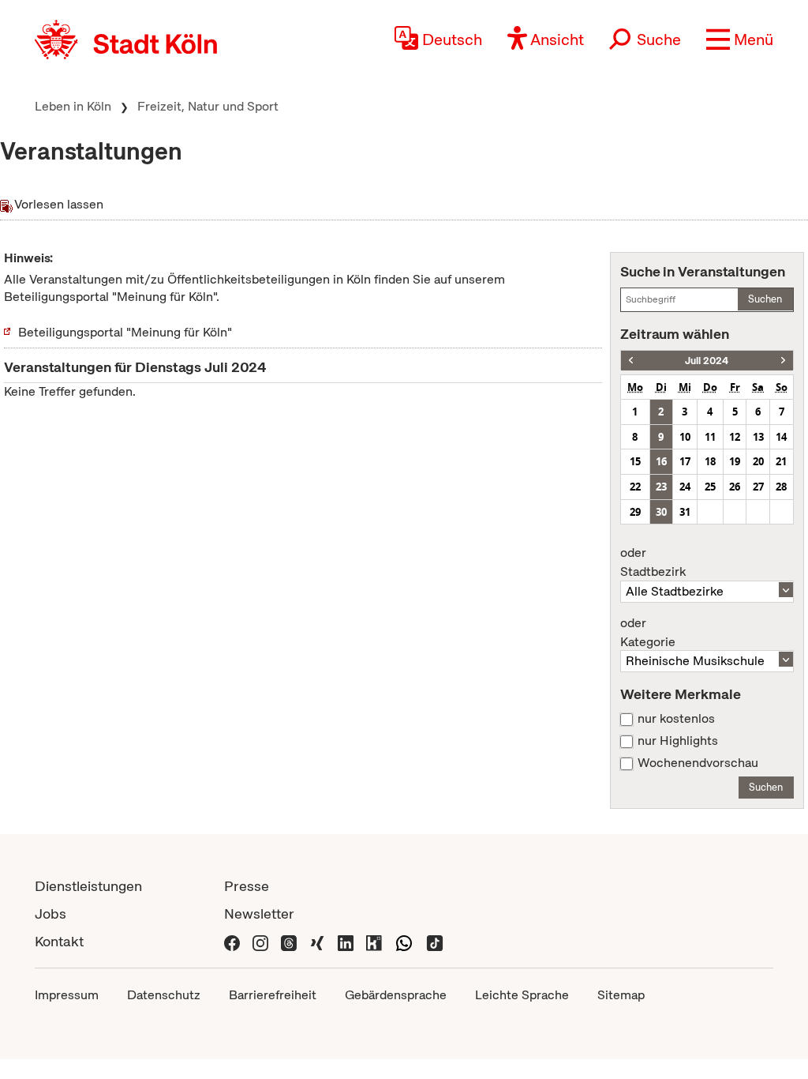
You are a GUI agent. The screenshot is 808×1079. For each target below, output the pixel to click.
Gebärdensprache (396, 995)
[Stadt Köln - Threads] (289, 941)
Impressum (67, 995)
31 (684, 512)
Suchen (765, 299)
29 (635, 512)
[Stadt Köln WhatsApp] (404, 941)
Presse (246, 886)
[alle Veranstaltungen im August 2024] (783, 360)
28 (781, 486)
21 (781, 461)
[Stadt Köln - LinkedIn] (346, 941)
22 (635, 486)
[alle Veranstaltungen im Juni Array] (631, 360)
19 (734, 461)
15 (635, 461)
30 (661, 512)
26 (734, 486)
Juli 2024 (706, 360)
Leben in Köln (73, 106)
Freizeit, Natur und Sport (208, 106)
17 (684, 461)
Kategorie (647, 632)
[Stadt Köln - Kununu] (374, 941)
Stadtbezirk (653, 562)
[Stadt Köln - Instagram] (260, 941)
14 (781, 437)
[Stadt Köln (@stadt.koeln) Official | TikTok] (434, 941)
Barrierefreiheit (272, 995)
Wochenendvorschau (698, 763)
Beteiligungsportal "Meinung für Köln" (125, 332)
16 (661, 461)
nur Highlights (678, 741)
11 (710, 437)
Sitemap (621, 995)
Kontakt (59, 941)
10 (684, 437)
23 (661, 486)
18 (710, 461)
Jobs (50, 913)
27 (758, 486)
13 (758, 437)
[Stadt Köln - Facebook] (232, 941)
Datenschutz (163, 995)
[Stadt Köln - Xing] (317, 941)
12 (734, 437)
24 (684, 486)
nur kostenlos (676, 718)
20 (758, 461)
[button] (739, 39)
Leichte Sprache (522, 995)
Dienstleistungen (88, 886)
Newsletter (259, 913)
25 (710, 486)
